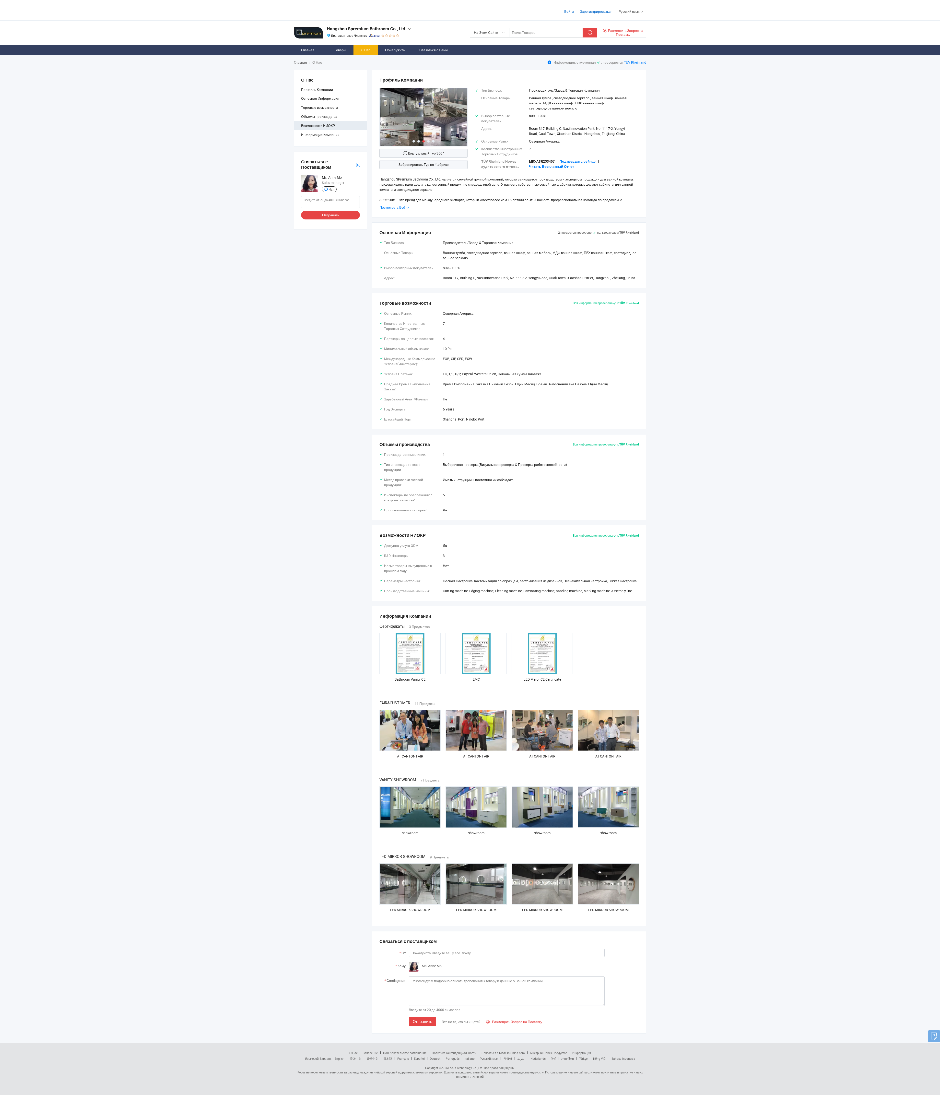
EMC (476, 679)
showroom (410, 832)
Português (452, 1058)
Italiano (470, 1058)
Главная (307, 50)
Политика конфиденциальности (454, 1053)
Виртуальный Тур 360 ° (426, 153)
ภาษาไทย (567, 1058)
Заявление (370, 1053)
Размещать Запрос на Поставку (514, 1021)
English (339, 1058)
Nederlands (538, 1058)
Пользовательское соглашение (405, 1053)
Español (419, 1058)
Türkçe (583, 1058)
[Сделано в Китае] (325, 9)
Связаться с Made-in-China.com (503, 1053)
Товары (340, 50)
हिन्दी (553, 1058)
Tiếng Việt (599, 1058)
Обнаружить (395, 50)
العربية (521, 1058)
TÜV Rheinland (635, 62)
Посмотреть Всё (392, 207)
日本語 (387, 1058)
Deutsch (435, 1058)
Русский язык (489, 1058)
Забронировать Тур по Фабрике (424, 164)
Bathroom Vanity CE (410, 679)
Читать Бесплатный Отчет (551, 166)
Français (403, 1058)
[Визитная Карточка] (358, 164)
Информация (581, 1053)
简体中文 (355, 1058)
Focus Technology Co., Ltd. (465, 1068)
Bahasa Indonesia (623, 1058)
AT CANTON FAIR (410, 756)
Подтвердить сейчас (578, 161)
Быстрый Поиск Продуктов (548, 1053)
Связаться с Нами (433, 50)
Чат (331, 189)
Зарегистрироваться (596, 11)
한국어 (507, 1058)
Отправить (330, 215)
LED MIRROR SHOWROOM (410, 909)
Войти (569, 11)
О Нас (365, 50)
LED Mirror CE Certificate (542, 679)
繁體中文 (372, 1058)
